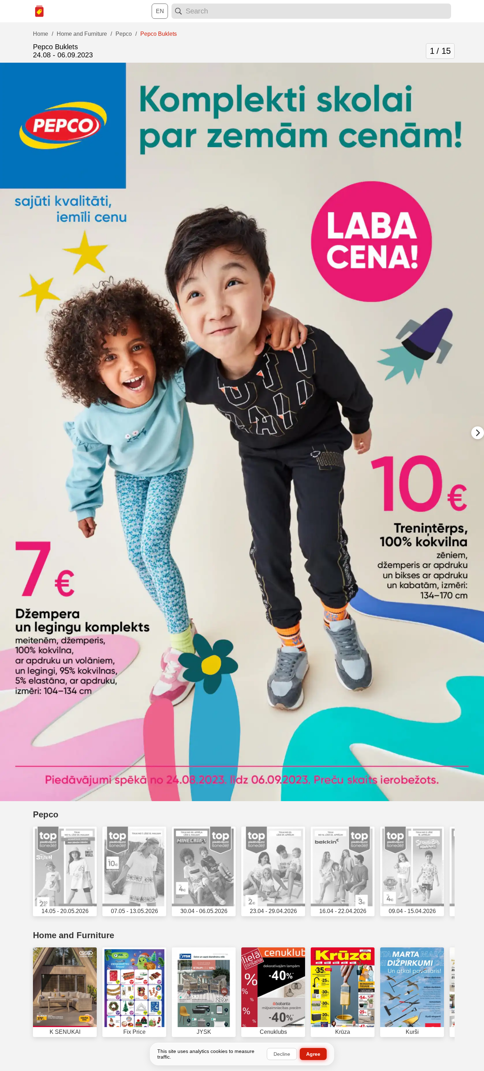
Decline (282, 1054)
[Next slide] (477, 432)
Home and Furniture (73, 935)
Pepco (45, 814)
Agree (313, 1054)
